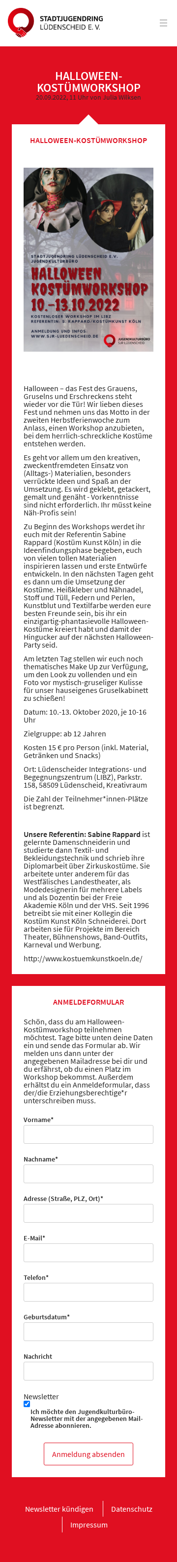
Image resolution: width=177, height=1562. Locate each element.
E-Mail (39, 1238)
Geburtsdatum (47, 1316)
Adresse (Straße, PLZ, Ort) (63, 1198)
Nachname (41, 1159)
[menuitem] (59, 1509)
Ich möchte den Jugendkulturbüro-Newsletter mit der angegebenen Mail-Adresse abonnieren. (86, 1418)
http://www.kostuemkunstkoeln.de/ (83, 958)
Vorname (39, 1119)
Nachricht (38, 1356)
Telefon (39, 1277)
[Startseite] (55, 23)
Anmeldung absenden (88, 1454)
